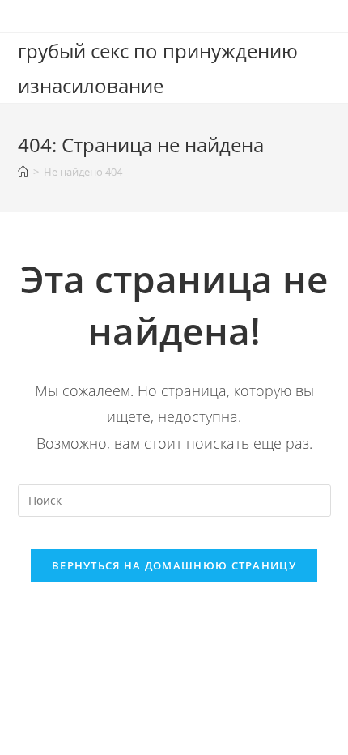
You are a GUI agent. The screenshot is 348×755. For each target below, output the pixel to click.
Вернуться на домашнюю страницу (174, 565)
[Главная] (23, 171)
